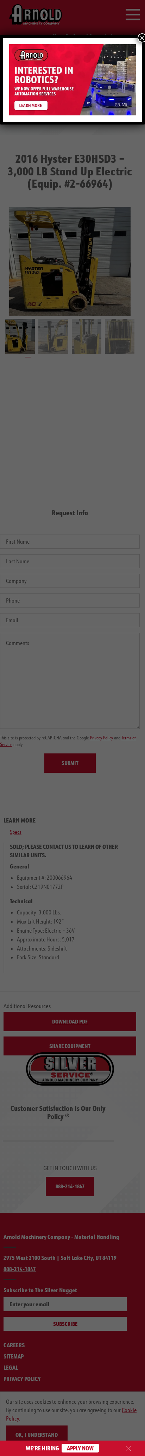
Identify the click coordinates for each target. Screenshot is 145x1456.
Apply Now (80, 1448)
